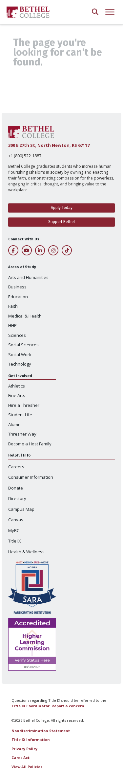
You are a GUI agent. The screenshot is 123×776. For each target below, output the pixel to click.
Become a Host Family (29, 444)
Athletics (16, 386)
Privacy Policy (24, 748)
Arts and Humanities (28, 277)
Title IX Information (30, 739)
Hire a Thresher (23, 405)
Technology (19, 364)
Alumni (15, 424)
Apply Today (61, 207)
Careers (16, 467)
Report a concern (67, 705)
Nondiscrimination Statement (40, 730)
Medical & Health (25, 316)
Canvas (15, 520)
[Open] (109, 12)
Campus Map (21, 509)
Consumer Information (30, 477)
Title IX (14, 541)
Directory (17, 498)
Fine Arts (16, 395)
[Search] (95, 12)
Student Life (20, 415)
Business (17, 287)
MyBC (13, 530)
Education (18, 297)
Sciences (17, 335)
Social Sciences (23, 345)
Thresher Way (22, 434)
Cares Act (20, 757)
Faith (13, 306)
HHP (12, 325)
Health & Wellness (26, 552)
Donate (15, 488)
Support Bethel (61, 221)
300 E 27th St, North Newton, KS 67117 (49, 145)
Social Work (19, 354)
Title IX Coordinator (30, 705)
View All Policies (26, 766)
